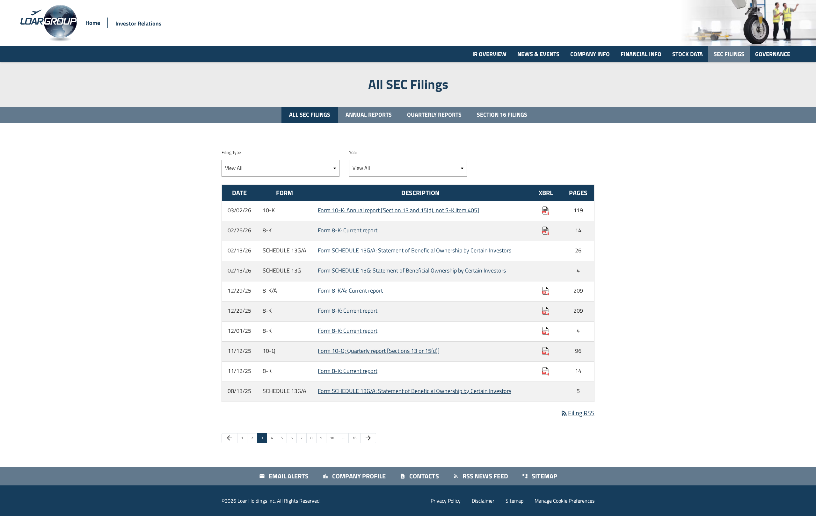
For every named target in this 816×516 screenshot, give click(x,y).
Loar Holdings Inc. (256, 501)
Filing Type (231, 152)
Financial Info (641, 54)
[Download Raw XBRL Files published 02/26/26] (545, 230)
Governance (772, 54)
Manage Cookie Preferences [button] (564, 500)
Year (353, 152)
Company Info (590, 54)
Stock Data (687, 54)
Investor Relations (138, 23)
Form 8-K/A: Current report (350, 290)
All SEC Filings (309, 114)
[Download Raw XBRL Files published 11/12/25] (545, 350)
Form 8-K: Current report (347, 230)
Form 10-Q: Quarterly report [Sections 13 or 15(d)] (379, 350)
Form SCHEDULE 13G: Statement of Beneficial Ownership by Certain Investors (412, 270)
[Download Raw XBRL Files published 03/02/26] (545, 210)
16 (356, 437)
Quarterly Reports (434, 114)
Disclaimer (483, 500)
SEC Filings (729, 54)
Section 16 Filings (502, 114)
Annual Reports (369, 114)
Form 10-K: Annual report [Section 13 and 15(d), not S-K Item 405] (398, 210)
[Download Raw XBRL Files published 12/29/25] (545, 290)
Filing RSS (577, 413)
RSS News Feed (480, 476)
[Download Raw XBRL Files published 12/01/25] (545, 330)
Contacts (419, 476)
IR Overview (489, 54)
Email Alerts (284, 476)
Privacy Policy (446, 500)
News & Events (538, 54)
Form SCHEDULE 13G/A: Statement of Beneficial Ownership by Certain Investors (414, 250)
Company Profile (354, 476)
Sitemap (539, 476)
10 (334, 437)
